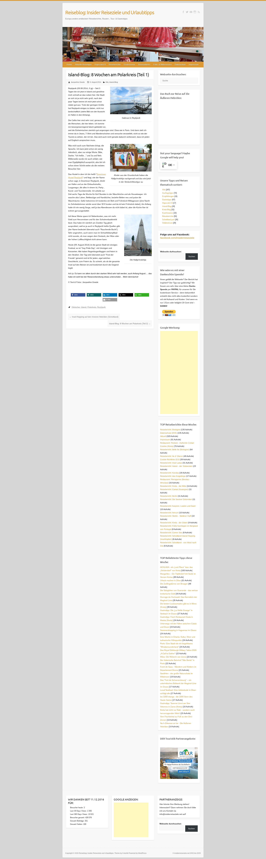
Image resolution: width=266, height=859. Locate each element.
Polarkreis (91, 307)
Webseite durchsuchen (170, 824)
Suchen (191, 256)
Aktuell (163, 436)
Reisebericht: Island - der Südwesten (176, 466)
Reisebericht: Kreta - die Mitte (173, 486)
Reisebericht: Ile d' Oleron (171, 456)
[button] (78, 295)
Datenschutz (180, 64)
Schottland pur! (168, 220)
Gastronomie (129, 64)
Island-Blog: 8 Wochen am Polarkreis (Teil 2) (129, 323)
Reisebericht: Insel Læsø (171, 463)
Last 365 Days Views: (79, 814)
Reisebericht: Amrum (169, 512)
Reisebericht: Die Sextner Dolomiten (176, 499)
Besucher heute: (77, 808)
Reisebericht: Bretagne (170, 429)
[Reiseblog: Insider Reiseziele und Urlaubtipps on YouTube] (191, 12)
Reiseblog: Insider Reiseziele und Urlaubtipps (109, 12)
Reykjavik (101, 307)
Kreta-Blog (166, 210)
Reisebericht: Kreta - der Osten (173, 522)
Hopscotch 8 (100, 64)
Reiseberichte (115, 64)
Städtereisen (167, 223)
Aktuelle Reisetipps (83, 64)
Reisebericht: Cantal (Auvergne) (174, 489)
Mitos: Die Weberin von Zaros (173, 657)
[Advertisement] (179, 372)
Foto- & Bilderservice (162, 64)
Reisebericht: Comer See (171, 532)
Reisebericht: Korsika (169, 473)
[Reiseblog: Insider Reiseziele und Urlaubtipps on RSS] (199, 12)
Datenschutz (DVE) (168, 433)
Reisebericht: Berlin (168, 496)
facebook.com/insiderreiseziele (177, 238)
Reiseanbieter (144, 64)
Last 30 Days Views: (78, 811)
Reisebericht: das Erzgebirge (173, 476)
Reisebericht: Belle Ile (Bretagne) (174, 449)
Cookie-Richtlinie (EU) (169, 459)
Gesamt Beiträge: (77, 821)
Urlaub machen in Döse (170, 580)
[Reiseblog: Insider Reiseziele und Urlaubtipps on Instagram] (195, 12)
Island (83, 307)
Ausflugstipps (167, 193)
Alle (107, 82)
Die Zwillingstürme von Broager (174, 584)
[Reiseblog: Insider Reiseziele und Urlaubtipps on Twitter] (187, 12)
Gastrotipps (167, 200)
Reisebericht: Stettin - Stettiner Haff (175, 516)
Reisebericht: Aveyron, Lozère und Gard (177, 506)
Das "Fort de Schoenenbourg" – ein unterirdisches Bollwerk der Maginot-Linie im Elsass (178, 683)
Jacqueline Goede (78, 82)
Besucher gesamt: (77, 818)
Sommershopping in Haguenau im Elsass (178, 630)
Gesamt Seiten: (76, 824)
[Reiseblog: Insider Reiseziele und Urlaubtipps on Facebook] (183, 12)
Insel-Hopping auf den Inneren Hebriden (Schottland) (93, 317)
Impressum (194, 64)
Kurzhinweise (167, 213)
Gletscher (76, 307)
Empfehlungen (168, 196)
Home (69, 64)
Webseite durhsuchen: (171, 251)
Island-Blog (113, 82)
